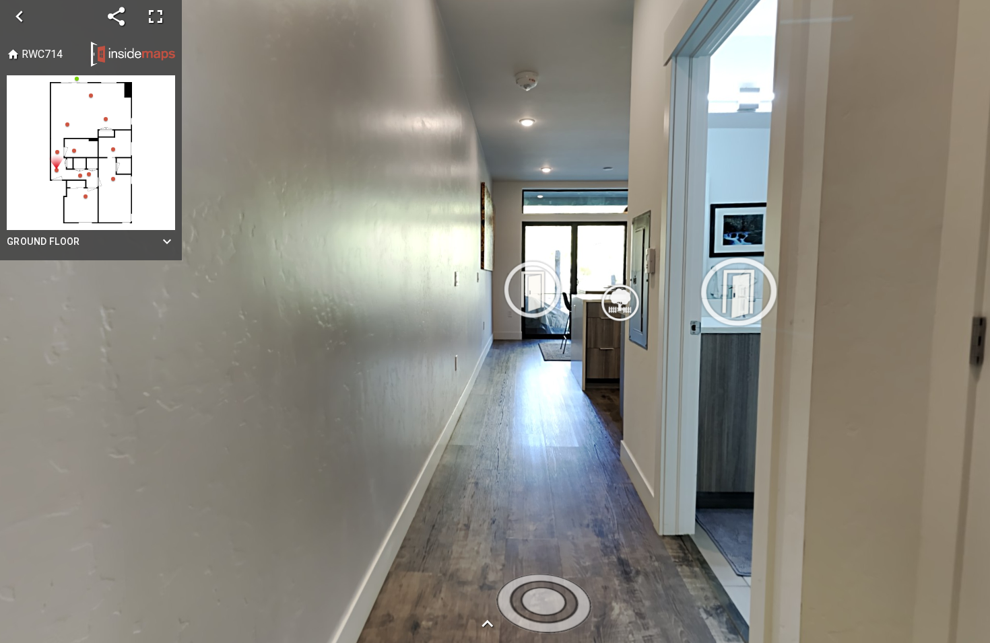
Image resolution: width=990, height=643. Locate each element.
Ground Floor (43, 241)
